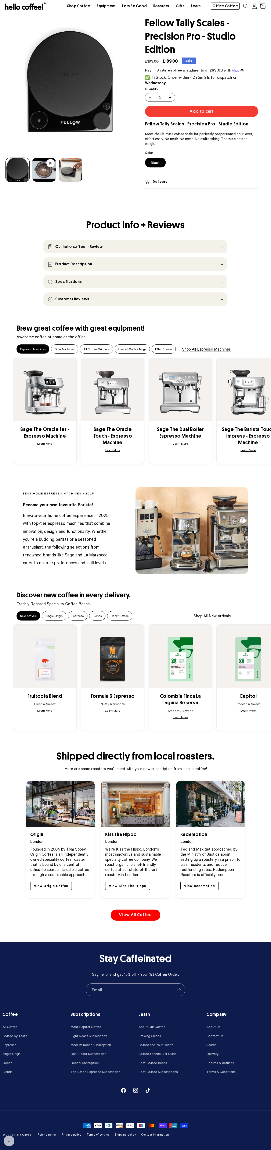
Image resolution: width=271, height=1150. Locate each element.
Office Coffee (225, 6)
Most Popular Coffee (86, 1026)
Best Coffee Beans (152, 1062)
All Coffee (10, 1026)
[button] (78, 6)
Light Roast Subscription (89, 1035)
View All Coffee (135, 915)
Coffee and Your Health (155, 1044)
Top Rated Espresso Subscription (95, 1071)
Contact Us (214, 1035)
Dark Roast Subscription (88, 1053)
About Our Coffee (151, 1026)
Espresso (10, 1044)
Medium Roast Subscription (91, 1044)
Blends (7, 1071)
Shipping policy (125, 1134)
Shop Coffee (78, 6)
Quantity (151, 89)
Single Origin (12, 1053)
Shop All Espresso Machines (206, 349)
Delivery (212, 1053)
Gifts (180, 6)
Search (211, 1044)
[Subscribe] (179, 989)
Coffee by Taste (15, 1035)
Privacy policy (72, 1134)
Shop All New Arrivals (212, 615)
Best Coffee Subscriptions (158, 1071)
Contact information (155, 1134)
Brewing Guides (149, 1035)
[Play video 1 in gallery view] (44, 170)
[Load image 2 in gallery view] (70, 170)
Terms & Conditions (221, 1071)
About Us (213, 1026)
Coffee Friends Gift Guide (157, 1053)
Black (155, 162)
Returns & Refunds (220, 1062)
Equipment (106, 6)
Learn (195, 6)
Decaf (7, 1062)
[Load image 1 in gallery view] (17, 170)
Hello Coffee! (23, 1135)
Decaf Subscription (85, 1062)
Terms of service (98, 1134)
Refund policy (47, 1134)
